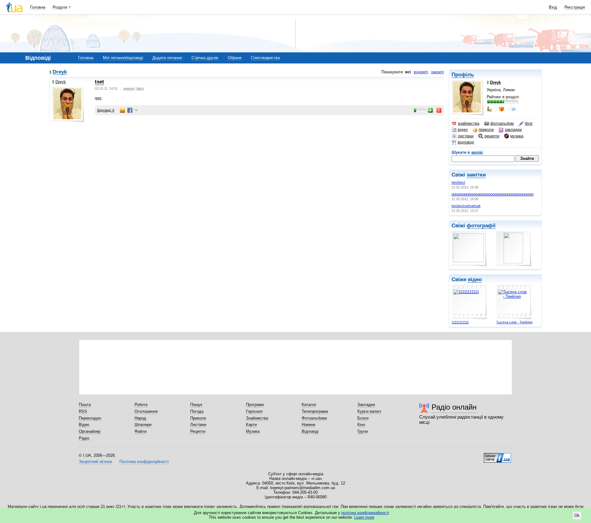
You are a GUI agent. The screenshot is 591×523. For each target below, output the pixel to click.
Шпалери (143, 424)
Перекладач (90, 418)
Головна (37, 7)
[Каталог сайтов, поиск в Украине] (497, 455)
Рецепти (197, 431)
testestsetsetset (466, 206)
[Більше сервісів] (136, 110)
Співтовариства (265, 57)
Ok (577, 515)
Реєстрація (575, 7)
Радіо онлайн (454, 407)
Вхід (553, 7)
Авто (140, 88)
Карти (251, 424)
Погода (196, 411)
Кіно (361, 424)
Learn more (364, 517)
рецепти (491, 136)
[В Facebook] (129, 110)
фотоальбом (502, 123)
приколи (486, 129)
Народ (140, 418)
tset (99, 82)
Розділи (60, 7)
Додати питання (167, 57)
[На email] (122, 110)
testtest (458, 182)
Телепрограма (315, 411)
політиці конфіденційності (365, 512)
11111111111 (460, 322)
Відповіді (310, 431)
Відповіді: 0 (105, 110)
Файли (141, 431)
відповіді (466, 142)
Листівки (198, 424)
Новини (308, 424)
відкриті (421, 72)
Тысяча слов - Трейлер (514, 322)
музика (516, 136)
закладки (513, 129)
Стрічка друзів (204, 57)
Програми (255, 404)
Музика (252, 431)
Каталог (309, 404)
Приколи (198, 418)
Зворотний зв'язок (95, 461)
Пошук (196, 404)
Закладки (366, 404)
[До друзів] (490, 109)
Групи (362, 431)
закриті (437, 72)
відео (463, 129)
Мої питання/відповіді (123, 57)
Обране (235, 57)
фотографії (481, 226)
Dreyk (60, 72)
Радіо (84, 438)
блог (529, 123)
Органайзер (89, 431)
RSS (83, 411)
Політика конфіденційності (144, 461)
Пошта (85, 404)
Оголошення (146, 411)
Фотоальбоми (314, 418)
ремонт (129, 88)
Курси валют (369, 411)
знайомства (468, 123)
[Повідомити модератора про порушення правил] (439, 110)
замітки (476, 175)
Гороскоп (254, 411)
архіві (477, 152)
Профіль (463, 75)
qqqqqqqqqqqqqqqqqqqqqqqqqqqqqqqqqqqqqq (492, 194)
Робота (141, 404)
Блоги (362, 418)
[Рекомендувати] (430, 110)
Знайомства (257, 418)
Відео (84, 424)
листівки (465, 136)
